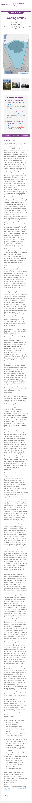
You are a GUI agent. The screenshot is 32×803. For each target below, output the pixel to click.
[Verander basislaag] (5, 44)
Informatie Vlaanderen (24, 73)
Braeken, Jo (12, 782)
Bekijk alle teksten (10, 796)
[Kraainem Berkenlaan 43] (7, 85)
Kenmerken (25, 135)
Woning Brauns (18, 114)
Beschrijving (16, 135)
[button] (14, 93)
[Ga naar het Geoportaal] (5, 41)
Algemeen (7, 135)
